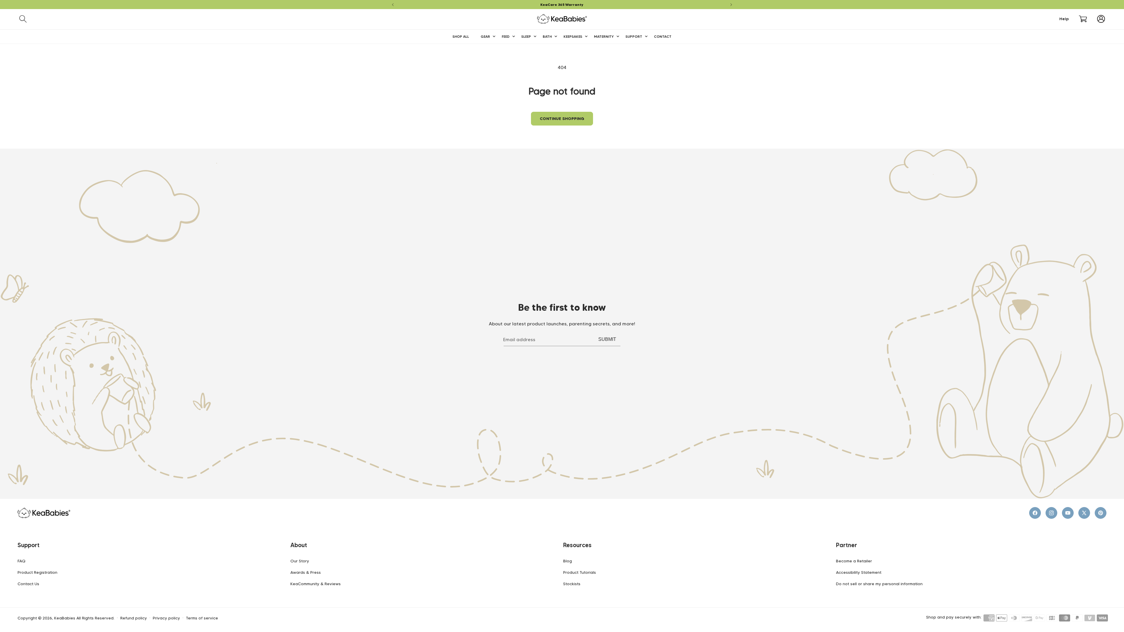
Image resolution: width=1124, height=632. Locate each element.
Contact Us (28, 583)
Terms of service (202, 618)
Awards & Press (305, 572)
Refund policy (133, 618)
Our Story (299, 561)
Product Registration (37, 572)
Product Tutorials (579, 572)
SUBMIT (607, 339)
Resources (577, 545)
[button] (23, 19)
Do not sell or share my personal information (879, 583)
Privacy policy (166, 618)
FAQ (21, 561)
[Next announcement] (731, 4)
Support (29, 545)
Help (1064, 18)
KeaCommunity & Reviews (315, 583)
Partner (846, 545)
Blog (567, 561)
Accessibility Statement (858, 572)
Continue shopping (562, 118)
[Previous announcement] (392, 4)
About (298, 545)
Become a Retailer (854, 561)
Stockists (571, 583)
